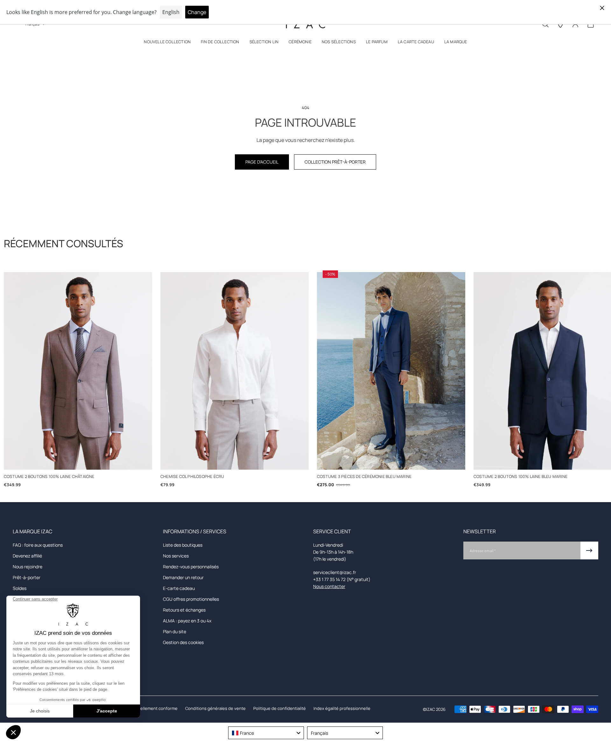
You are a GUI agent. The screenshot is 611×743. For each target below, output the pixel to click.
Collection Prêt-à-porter (335, 162)
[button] (167, 43)
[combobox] (266, 732)
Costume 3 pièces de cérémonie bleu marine (364, 476)
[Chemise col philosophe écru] (234, 371)
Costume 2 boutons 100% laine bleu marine (520, 476)
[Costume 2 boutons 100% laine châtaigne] (78, 371)
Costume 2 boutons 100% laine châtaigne (49, 476)
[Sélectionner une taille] (78, 461)
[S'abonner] (589, 550)
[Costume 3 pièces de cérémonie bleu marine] (391, 371)
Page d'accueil (261, 162)
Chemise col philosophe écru (192, 476)
